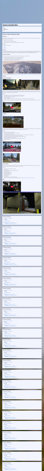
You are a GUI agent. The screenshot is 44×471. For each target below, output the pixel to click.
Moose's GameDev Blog (10, 25)
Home (3, 27)
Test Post (5, 28)
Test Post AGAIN (6, 29)
